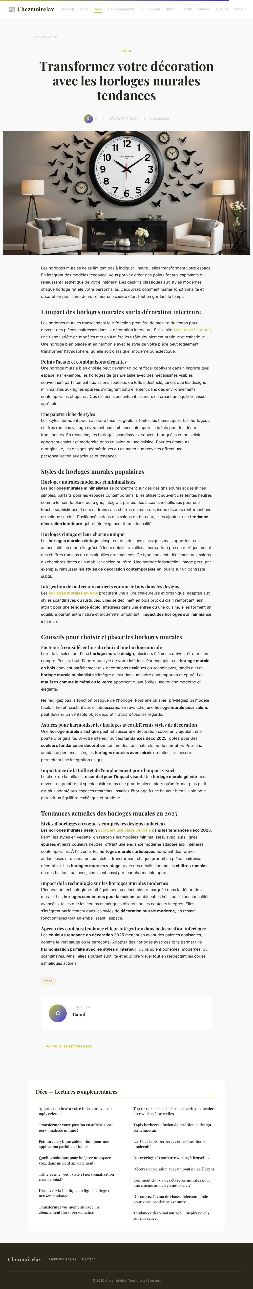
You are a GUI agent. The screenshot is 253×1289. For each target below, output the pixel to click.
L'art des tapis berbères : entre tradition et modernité (170, 1144)
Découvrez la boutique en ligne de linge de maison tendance (75, 1193)
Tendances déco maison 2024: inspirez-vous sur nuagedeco (171, 1215)
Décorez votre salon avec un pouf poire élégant (173, 1168)
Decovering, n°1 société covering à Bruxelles (171, 1157)
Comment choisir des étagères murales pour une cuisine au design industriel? (171, 1183)
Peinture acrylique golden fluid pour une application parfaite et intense (74, 1144)
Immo (171, 9)
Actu (84, 9)
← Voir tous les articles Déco (66, 1046)
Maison (204, 9)
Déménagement (121, 9)
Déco (98, 9)
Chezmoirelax (31, 9)
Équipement (150, 9)
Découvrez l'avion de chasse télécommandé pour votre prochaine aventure (170, 1199)
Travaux (240, 9)
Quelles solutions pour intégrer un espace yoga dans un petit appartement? (75, 1160)
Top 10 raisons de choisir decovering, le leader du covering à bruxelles (173, 1111)
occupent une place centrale (124, 830)
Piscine (222, 9)
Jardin (187, 9)
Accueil (68, 9)
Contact (88, 1259)
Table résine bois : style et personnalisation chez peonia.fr (76, 1177)
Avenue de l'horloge (192, 329)
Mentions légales (62, 1259)
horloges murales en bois (73, 593)
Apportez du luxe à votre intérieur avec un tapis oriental (75, 1111)
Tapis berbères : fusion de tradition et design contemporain (172, 1127)
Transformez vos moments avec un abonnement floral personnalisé (69, 1210)
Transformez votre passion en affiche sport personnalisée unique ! (76, 1127)
